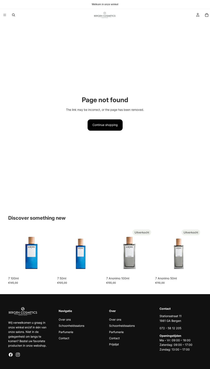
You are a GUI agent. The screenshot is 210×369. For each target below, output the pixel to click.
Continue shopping (105, 125)
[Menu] (4, 15)
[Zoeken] (13, 14)
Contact (64, 338)
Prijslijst (114, 344)
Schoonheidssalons (71, 325)
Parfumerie (66, 332)
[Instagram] (17, 354)
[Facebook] (10, 354)
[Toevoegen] (48, 268)
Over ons (65, 319)
